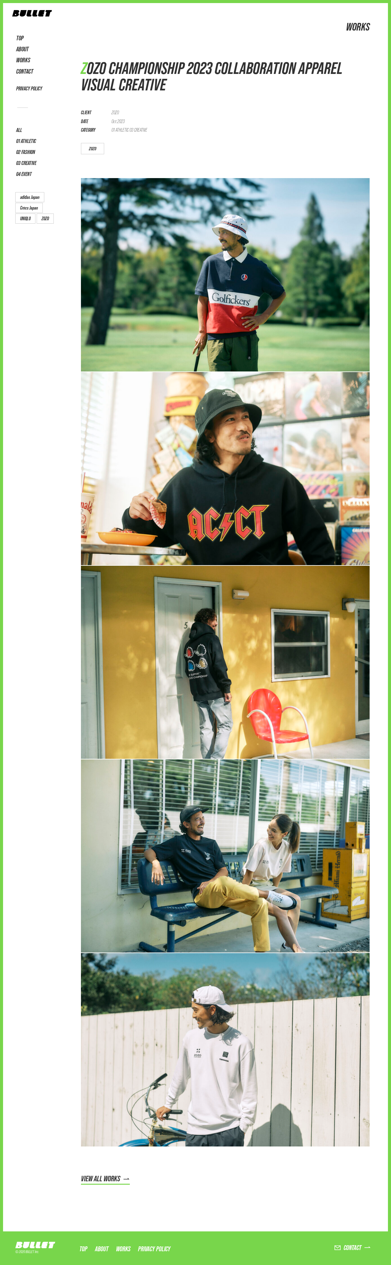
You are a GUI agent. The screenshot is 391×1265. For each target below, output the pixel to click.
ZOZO (45, 218)
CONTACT (24, 71)
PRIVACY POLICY (29, 88)
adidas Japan (29, 197)
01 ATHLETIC (26, 141)
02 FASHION (25, 152)
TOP (20, 38)
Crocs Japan (29, 208)
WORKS (23, 60)
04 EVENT (24, 174)
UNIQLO (25, 218)
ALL (19, 130)
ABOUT (22, 49)
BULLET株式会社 (32, 15)
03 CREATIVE (26, 163)
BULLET (36, 1245)
